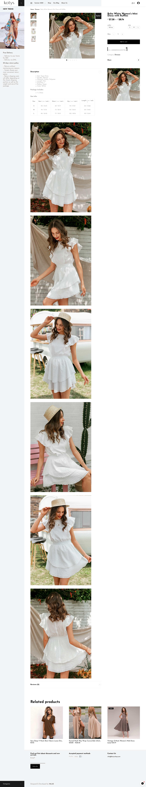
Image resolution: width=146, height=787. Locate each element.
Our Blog (56, 3)
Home (32, 9)
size (129, 25)
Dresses (37, 9)
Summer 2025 (39, 3)
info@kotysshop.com (113, 756)
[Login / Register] (138, 3)
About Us (64, 3)
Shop (49, 3)
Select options (35, 743)
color (109, 25)
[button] (142, 783)
